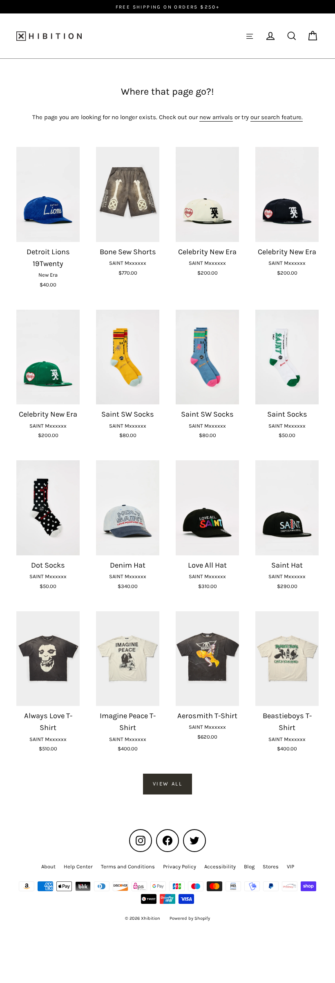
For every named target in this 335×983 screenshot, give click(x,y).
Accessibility (220, 866)
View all (168, 784)
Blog (249, 866)
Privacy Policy (179, 866)
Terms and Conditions (128, 866)
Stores (271, 866)
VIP (290, 866)
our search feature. (276, 117)
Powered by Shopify (190, 918)
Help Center (78, 866)
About (48, 866)
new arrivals (216, 117)
